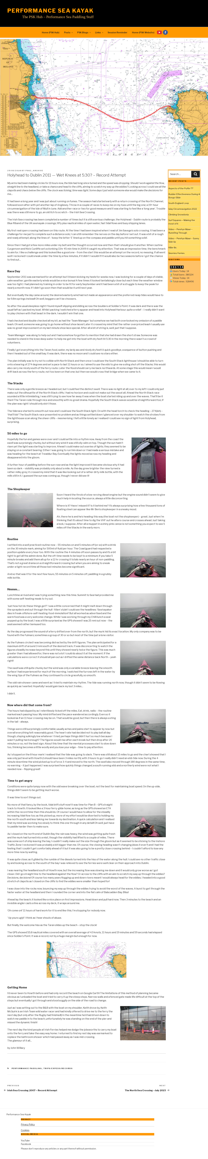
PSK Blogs (82, 32)
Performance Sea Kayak (50, 10)
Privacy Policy (28, 1124)
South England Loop (178, 203)
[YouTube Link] (160, 32)
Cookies (25, 1130)
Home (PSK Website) (143, 32)
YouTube (25, 1140)
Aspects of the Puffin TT (180, 188)
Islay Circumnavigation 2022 (182, 209)
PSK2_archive (34, 171)
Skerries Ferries (176, 253)
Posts (67, 32)
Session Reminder (117, 32)
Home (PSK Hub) (50, 32)
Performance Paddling (27, 1068)
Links (98, 32)
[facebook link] (166, 32)
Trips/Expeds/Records (58, 1068)
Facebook (26, 1144)
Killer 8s (172, 247)
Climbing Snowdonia (178, 214)
